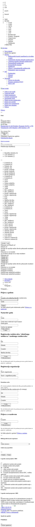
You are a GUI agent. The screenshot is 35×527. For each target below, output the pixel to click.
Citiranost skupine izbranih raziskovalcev (20, 61)
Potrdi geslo (4, 323)
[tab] (7, 126)
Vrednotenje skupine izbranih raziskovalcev (21, 60)
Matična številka (5, 352)
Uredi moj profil (9, 93)
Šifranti (10, 77)
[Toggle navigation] (1, 112)
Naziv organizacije (6, 372)
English (20, 505)
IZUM (4, 510)
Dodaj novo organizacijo (11, 103)
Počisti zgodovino (6, 525)
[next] (7, 284)
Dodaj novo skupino (10, 105)
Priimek (3, 345)
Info (5, 71)
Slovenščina (8, 505)
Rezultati (7, 280)
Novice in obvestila (14, 80)
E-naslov (3, 349)
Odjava (6, 107)
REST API (11, 83)
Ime (2, 341)
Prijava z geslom (22, 433)
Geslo (2, 301)
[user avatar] (5, 88)
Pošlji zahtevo (5, 329)
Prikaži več (4, 257)
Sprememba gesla (9, 98)
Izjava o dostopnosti (12, 512)
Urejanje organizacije (10, 97)
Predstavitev (11, 73)
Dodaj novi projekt (10, 102)
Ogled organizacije (10, 95)
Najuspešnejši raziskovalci (16, 63)
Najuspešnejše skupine (15, 65)
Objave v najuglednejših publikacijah (19, 68)
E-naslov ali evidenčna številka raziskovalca (14, 298)
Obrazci (10, 75)
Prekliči (3, 455)
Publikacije (11, 66)
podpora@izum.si (6, 509)
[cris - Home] (4, 48)
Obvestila (7, 78)
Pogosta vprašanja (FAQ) (15, 82)
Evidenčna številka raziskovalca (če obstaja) (14, 389)
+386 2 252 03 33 (6, 507)
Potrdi (9, 455)
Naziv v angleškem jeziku (8, 375)
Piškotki (3, 512)
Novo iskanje (8, 51)
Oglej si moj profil (9, 91)
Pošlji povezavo (5, 357)
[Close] (1, 119)
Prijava (3, 305)
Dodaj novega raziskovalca (12, 100)
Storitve (6, 54)
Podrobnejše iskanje (7, 138)
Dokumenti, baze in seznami (16, 70)
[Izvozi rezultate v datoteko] (1, 150)
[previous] (5, 284)
